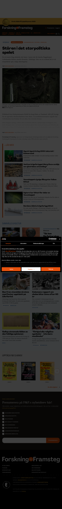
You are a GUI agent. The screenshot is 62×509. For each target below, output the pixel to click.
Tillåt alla (50, 269)
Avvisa (11, 269)
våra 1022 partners (10, 251)
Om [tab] (54, 243)
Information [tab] (23, 243)
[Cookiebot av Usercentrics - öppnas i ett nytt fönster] (49, 239)
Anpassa (30, 269)
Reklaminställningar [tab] (38, 243)
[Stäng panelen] (59, 239)
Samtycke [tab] (8, 243)
